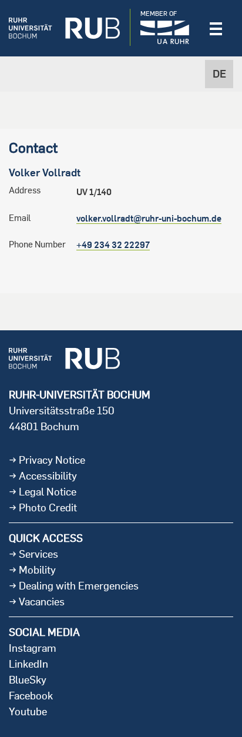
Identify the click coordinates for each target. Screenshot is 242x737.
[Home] (64, 28)
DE (219, 74)
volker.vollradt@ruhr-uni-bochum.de (148, 218)
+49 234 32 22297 (113, 244)
